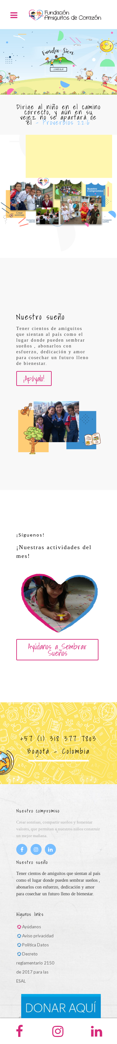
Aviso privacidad (38, 935)
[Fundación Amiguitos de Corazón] (65, 14)
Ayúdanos (31, 926)
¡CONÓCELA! (58, 69)
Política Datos (35, 944)
